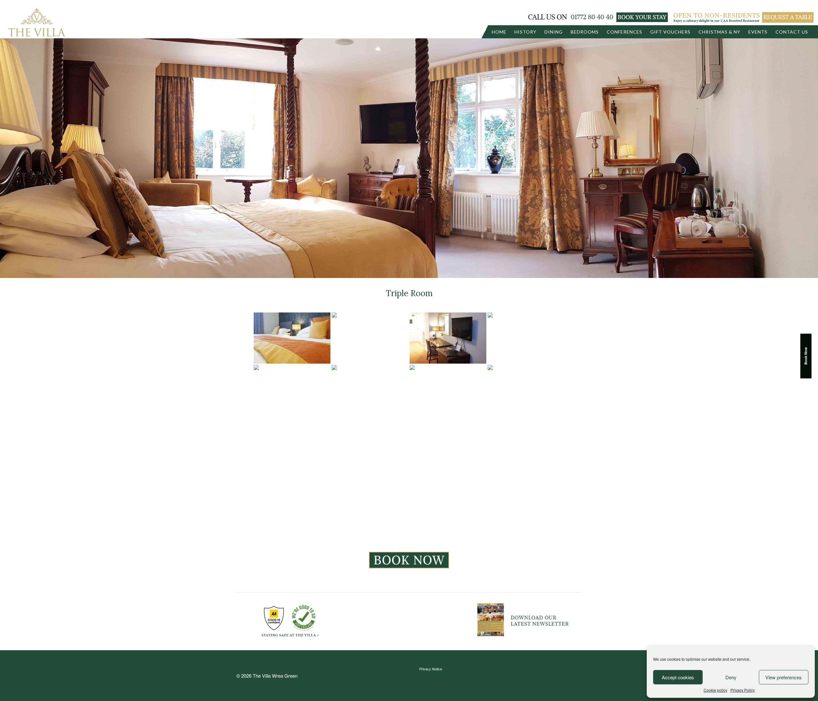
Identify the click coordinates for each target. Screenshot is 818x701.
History (525, 32)
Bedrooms (585, 32)
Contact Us (792, 32)
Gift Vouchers (670, 32)
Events (758, 32)
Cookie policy (715, 690)
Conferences (624, 32)
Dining (553, 32)
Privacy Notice (430, 668)
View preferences (783, 677)
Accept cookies (678, 677)
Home (499, 32)
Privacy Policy (742, 690)
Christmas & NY (719, 32)
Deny (731, 677)
